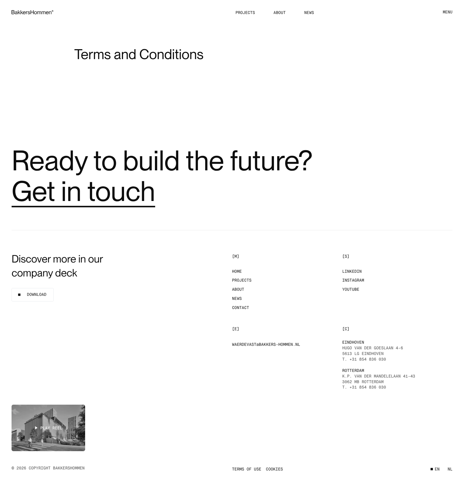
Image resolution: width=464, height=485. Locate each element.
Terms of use (246, 469)
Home (237, 271)
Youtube (350, 289)
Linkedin (352, 271)
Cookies (274, 469)
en (437, 469)
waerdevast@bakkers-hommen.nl (266, 344)
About (280, 12)
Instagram (353, 280)
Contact (240, 307)
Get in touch (83, 191)
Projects (245, 12)
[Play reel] (48, 428)
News (309, 12)
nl (450, 469)
